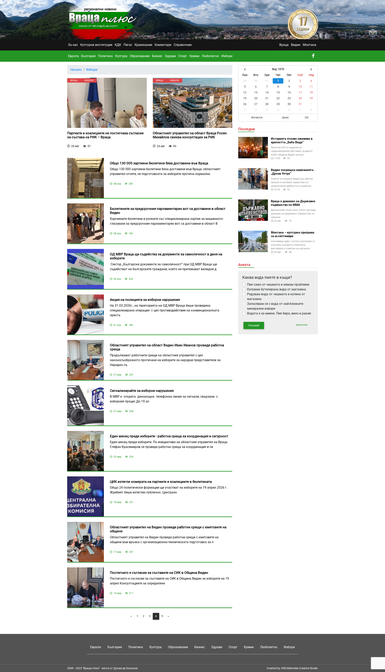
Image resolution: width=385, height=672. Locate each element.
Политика (105, 56)
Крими (194, 56)
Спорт (182, 56)
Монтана (309, 45)
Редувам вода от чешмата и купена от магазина (276, 296)
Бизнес (157, 56)
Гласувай (253, 325)
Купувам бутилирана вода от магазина (276, 289)
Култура (121, 56)
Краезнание (143, 45)
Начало (76, 70)
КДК (118, 45)
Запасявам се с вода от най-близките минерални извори (275, 306)
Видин (295, 45)
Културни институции (96, 45)
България (88, 56)
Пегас (128, 45)
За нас (73, 45)
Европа (73, 56)
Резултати (301, 325)
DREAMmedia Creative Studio (299, 668)
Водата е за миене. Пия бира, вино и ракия (279, 313)
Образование (140, 56)
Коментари (163, 45)
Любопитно (210, 56)
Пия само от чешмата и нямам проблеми (278, 284)
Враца (284, 45)
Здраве (170, 56)
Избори (226, 56)
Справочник (183, 45)
